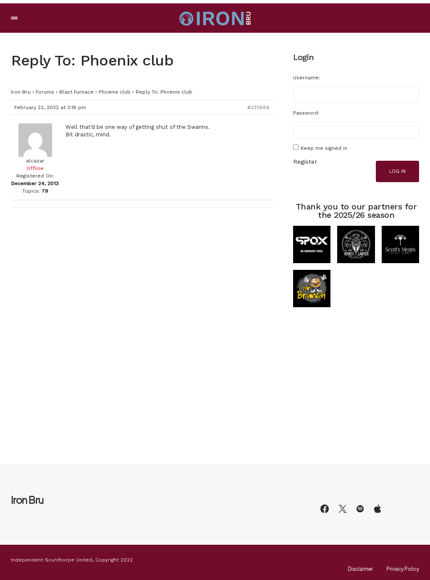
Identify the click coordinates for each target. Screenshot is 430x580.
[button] (14, 18)
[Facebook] (324, 508)
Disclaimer (360, 569)
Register (305, 161)
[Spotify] (360, 508)
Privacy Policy (402, 569)
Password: (306, 113)
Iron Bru (21, 92)
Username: (306, 78)
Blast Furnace (76, 92)
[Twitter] (342, 508)
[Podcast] (377, 508)
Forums (45, 92)
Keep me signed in (324, 148)
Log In (397, 171)
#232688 (258, 107)
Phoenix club (115, 92)
